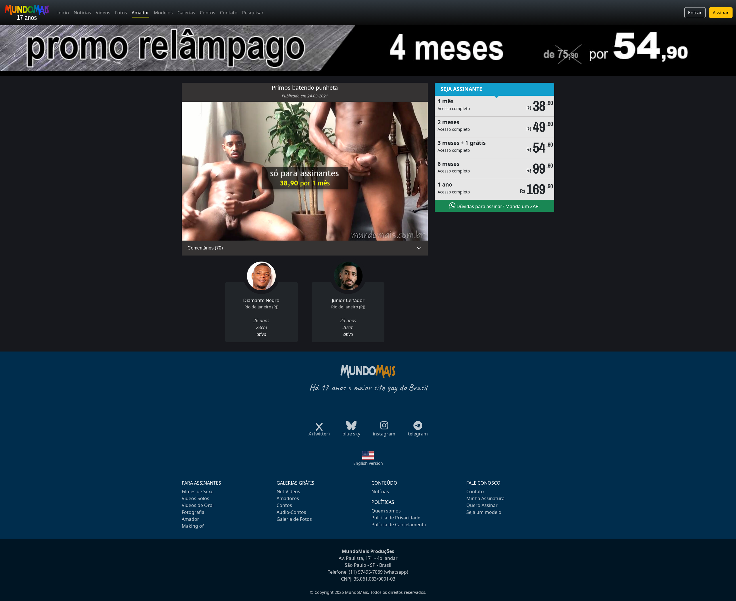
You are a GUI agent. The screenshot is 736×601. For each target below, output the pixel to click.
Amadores (288, 498)
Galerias (186, 12)
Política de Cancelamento (398, 524)
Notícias (82, 12)
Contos (207, 12)
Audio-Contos (291, 512)
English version (368, 463)
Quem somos (386, 511)
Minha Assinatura (485, 498)
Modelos (163, 12)
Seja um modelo (483, 512)
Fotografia (193, 512)
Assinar (721, 12)
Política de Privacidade (395, 517)
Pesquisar (253, 12)
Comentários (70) (205, 247)
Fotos (121, 12)
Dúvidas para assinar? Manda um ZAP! (497, 206)
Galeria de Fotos (294, 519)
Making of (193, 526)
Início (63, 12)
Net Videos (288, 491)
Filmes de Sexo (198, 491)
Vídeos (103, 12)
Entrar (695, 12)
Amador (140, 12)
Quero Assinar (482, 505)
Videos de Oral (198, 505)
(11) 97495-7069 (366, 572)
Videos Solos (195, 498)
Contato (228, 12)
